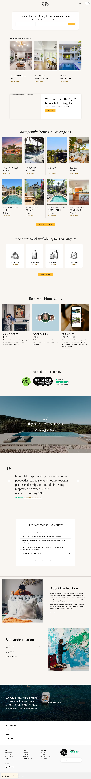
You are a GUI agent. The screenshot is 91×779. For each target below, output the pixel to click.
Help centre (25, 752)
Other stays (9, 738)
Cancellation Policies (27, 758)
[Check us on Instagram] (6, 767)
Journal (6, 758)
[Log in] (87, 3)
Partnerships (8, 754)
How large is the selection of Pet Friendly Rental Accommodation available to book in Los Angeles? (42, 542)
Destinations (9, 730)
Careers (42, 760)
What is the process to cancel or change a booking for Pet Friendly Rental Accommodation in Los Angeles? (41, 548)
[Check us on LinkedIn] (12, 767)
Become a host (8, 752)
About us (43, 752)
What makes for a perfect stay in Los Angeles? (33, 532)
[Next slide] (78, 481)
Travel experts (26, 756)
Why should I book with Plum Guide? (30, 553)
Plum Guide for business (46, 756)
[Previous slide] (9, 481)
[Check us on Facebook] (9, 767)
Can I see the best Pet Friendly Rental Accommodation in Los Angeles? (40, 536)
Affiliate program (9, 756)
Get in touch (26, 754)
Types (8, 734)
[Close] (17, 774)
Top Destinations (11, 725)
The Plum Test (44, 758)
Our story (43, 754)
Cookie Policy (7, 776)
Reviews (25, 760)
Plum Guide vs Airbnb (10, 760)
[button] (45, 3)
